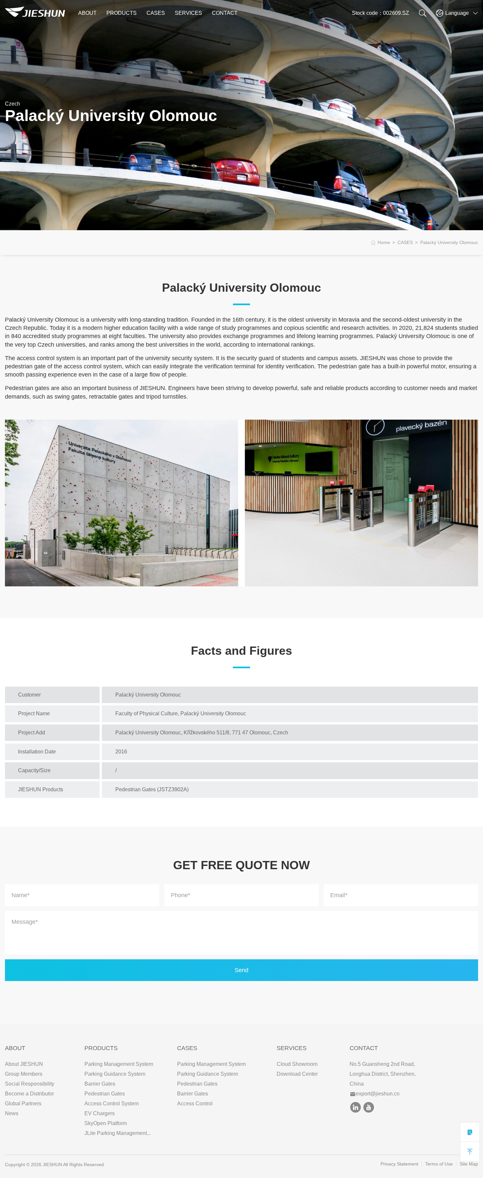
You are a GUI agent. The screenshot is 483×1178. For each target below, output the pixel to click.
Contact (364, 1048)
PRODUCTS (121, 13)
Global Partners (23, 1103)
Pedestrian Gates (104, 1093)
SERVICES (188, 13)
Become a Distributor (29, 1093)
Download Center (297, 1074)
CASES (156, 13)
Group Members (23, 1074)
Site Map (469, 1163)
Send (241, 970)
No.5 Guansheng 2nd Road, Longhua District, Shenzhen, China (383, 1074)
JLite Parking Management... (117, 1133)
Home (384, 242)
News (11, 1113)
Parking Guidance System (114, 1074)
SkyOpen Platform (105, 1123)
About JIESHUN (24, 1064)
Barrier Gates (99, 1084)
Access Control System (111, 1103)
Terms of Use (439, 1163)
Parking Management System (118, 1064)
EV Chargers (99, 1113)
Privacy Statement (399, 1163)
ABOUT (87, 13)
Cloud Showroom (297, 1064)
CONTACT (225, 13)
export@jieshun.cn (378, 1093)
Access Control (195, 1103)
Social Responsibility (29, 1084)
